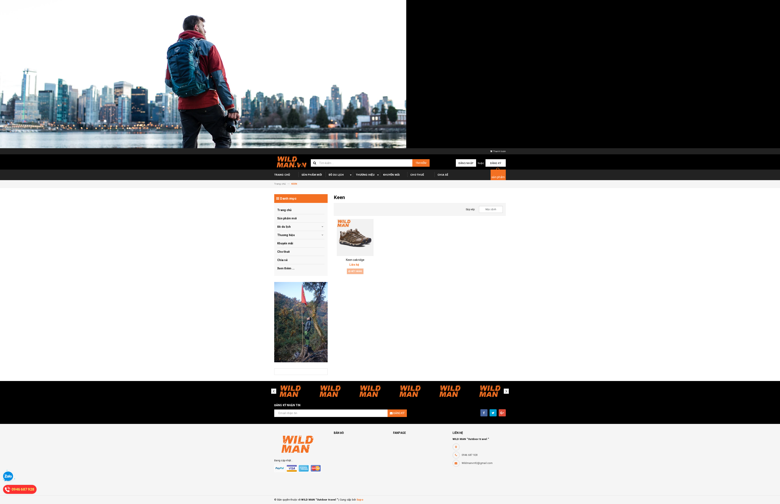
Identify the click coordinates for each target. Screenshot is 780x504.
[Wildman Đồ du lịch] (301, 322)
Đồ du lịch (336, 174)
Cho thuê (417, 174)
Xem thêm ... (286, 268)
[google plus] (502, 412)
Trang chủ (282, 174)
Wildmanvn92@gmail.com (477, 463)
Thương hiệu (365, 174)
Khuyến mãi (391, 174)
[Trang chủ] (291, 162)
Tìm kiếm (421, 162)
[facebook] (484, 412)
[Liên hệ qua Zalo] (8, 476)
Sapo (359, 499)
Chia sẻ (443, 174)
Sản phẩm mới (311, 174)
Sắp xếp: (470, 209)
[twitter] (493, 412)
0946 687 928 (470, 455)
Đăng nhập (465, 163)
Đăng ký (495, 163)
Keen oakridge (355, 259)
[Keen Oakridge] (355, 237)
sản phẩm (498, 177)
